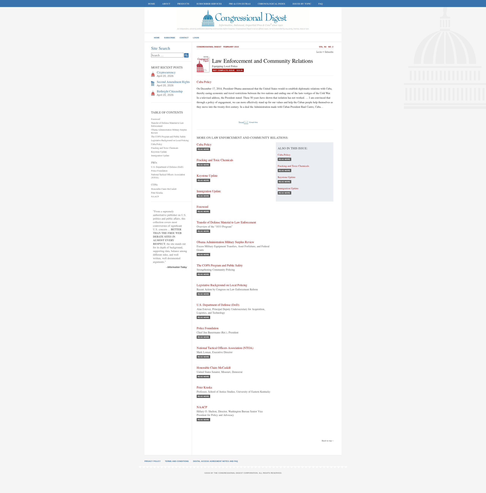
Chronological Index (271, 3)
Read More (203, 149)
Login (196, 38)
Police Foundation (159, 170)
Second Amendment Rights (173, 82)
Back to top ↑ (327, 441)
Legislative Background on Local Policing (170, 140)
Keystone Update (159, 151)
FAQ (320, 3)
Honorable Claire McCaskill (163, 188)
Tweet (241, 122)
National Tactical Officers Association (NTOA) (225, 348)
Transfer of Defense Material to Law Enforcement (226, 222)
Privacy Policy (152, 461)
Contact (184, 38)
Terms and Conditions (177, 461)
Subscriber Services (209, 3)
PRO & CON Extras (240, 3)
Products (183, 3)
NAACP (155, 196)
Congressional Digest (209, 47)
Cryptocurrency (166, 72)
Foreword (155, 118)
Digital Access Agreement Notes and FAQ (215, 461)
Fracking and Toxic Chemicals (164, 147)
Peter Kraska (157, 192)
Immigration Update (160, 155)
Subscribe (169, 38)
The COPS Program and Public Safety (168, 136)
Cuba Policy (156, 144)
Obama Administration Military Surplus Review (225, 242)
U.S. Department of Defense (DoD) (167, 166)
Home (151, 3)
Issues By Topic (302, 3)
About (166, 3)
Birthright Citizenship (170, 91)
